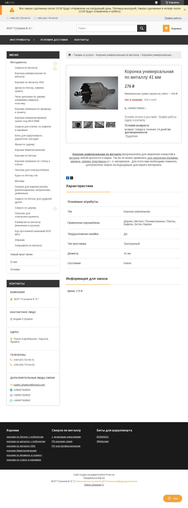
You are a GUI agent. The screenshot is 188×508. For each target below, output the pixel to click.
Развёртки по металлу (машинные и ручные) (28, 224)
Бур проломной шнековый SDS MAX (33, 233)
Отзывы (15, 269)
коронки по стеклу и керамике (24, 459)
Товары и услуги (83, 54)
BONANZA (103, 436)
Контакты (81, 39)
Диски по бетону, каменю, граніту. (29, 89)
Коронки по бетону (25, 155)
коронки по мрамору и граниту (24, 455)
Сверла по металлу (26, 67)
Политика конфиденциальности (120, 481)
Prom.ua (110, 474)
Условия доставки (54, 39)
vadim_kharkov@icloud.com (29, 384)
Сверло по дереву (25, 207)
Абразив (20, 240)
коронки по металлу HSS (21, 446)
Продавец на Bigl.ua (94, 478)
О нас (13, 261)
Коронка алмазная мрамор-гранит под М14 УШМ (31, 119)
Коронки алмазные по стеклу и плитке (32, 163)
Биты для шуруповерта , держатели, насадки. (29, 137)
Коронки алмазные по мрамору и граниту (33, 111)
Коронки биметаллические (30, 150)
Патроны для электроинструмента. (27, 215)
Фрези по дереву (25, 144)
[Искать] (141, 28)
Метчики (19, 181)
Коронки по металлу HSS (29, 82)
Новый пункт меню (21, 254)
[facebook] (67, 178)
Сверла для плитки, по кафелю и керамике (33, 128)
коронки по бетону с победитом (25, 436)
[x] (71, 178)
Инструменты (20, 39)
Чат (175, 498)
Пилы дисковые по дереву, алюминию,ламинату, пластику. (30, 100)
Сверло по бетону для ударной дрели (33, 200)
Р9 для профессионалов (66, 446)
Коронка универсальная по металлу (117, 54)
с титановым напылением (66, 436)
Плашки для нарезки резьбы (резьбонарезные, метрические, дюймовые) (33, 190)
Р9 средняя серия (62, 441)
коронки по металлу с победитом (26, 441)
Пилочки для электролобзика (32, 170)
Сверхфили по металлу (28, 245)
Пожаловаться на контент (88, 481)
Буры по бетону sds (26, 175)
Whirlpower (103, 441)
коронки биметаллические (22, 450)
